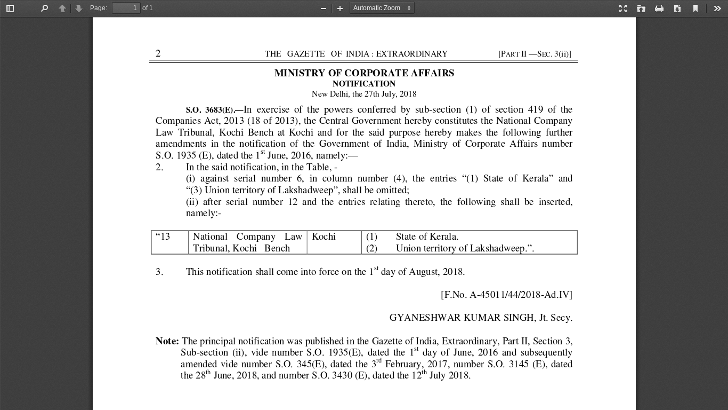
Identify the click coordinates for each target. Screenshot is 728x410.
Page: (98, 8)
